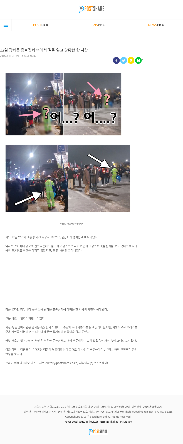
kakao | (115, 421)
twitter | (94, 421)
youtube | (84, 421)
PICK (40, 25)
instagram (126, 421)
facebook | (105, 421)
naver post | (71, 421)
